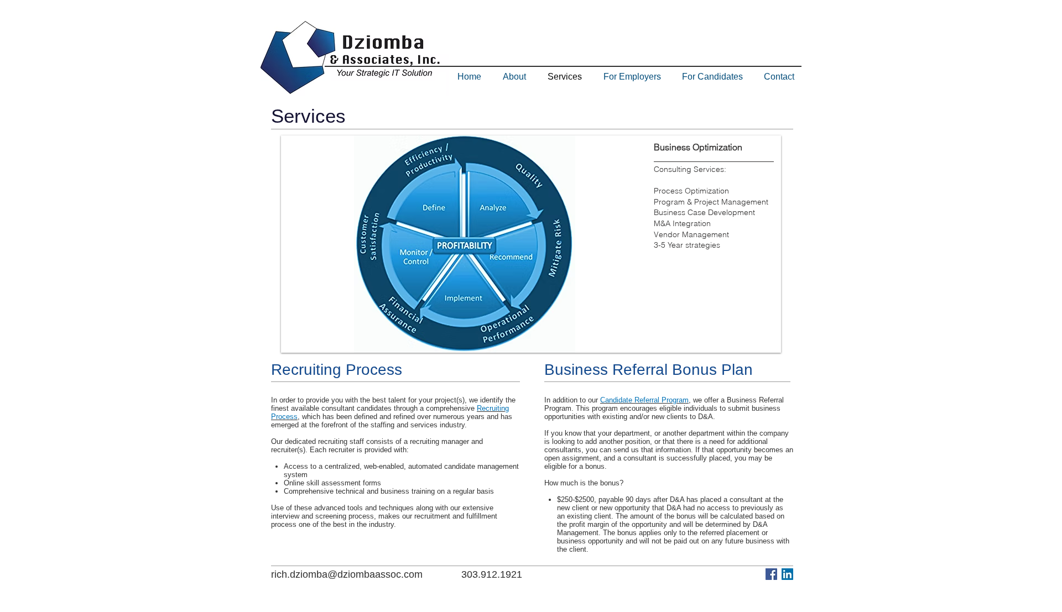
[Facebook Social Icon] (771, 574)
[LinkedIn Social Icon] (787, 574)
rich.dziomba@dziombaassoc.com (347, 574)
